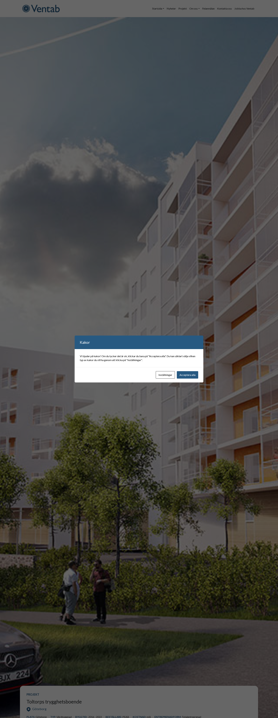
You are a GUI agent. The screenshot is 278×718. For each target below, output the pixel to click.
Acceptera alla (187, 374)
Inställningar (165, 374)
